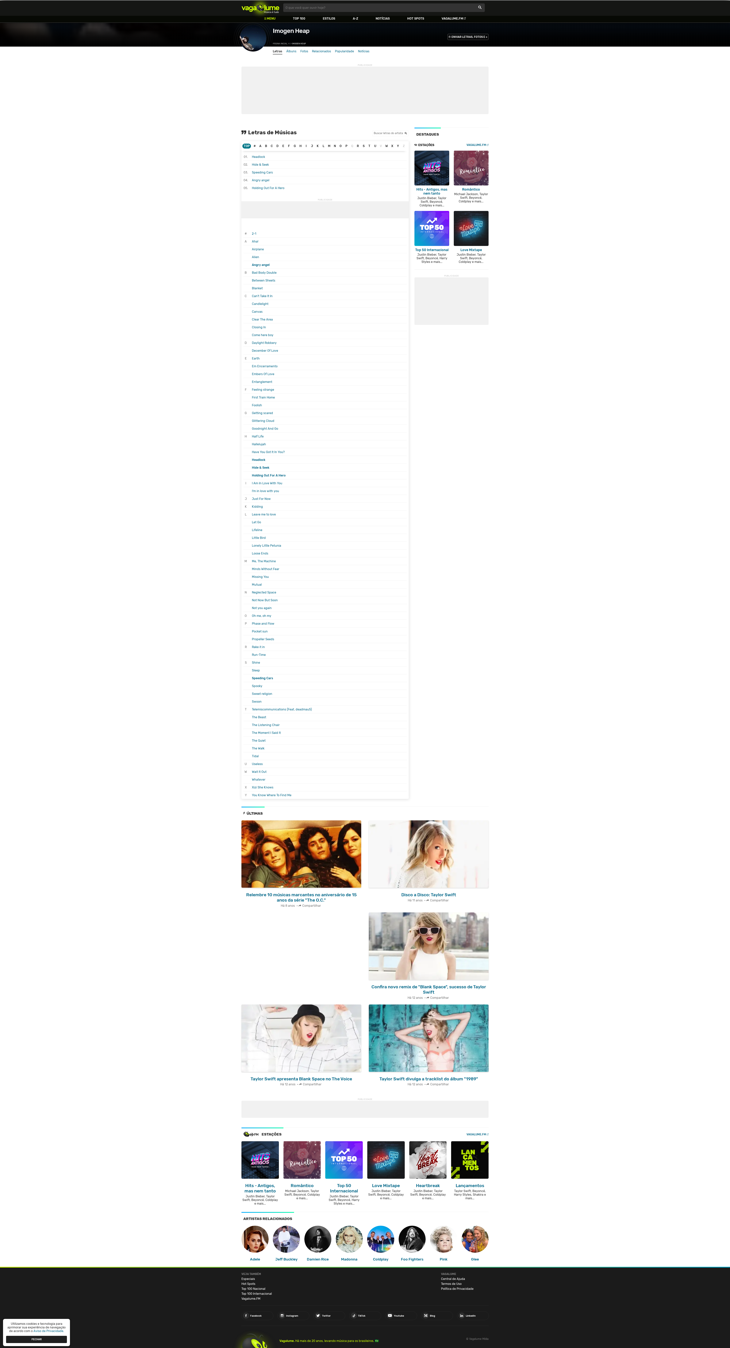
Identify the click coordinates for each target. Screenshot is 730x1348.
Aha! (255, 241)
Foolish (257, 405)
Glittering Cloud (263, 421)
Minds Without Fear (265, 569)
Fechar (37, 1339)
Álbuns (291, 51)
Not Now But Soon (265, 600)
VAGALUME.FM (476, 145)
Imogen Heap (291, 30)
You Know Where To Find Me (271, 795)
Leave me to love (264, 514)
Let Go (256, 522)
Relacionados (321, 51)
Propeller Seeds (263, 639)
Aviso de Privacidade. (48, 1331)
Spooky (257, 686)
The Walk (258, 748)
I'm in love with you (265, 491)
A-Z (355, 18)
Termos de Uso (451, 1284)
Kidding (257, 506)
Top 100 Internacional (256, 1294)
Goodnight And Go (265, 428)
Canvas (257, 311)
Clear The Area (262, 319)
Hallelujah (259, 444)
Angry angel (260, 180)
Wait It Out (259, 772)
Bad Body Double (264, 272)
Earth (256, 358)
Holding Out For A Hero (268, 188)
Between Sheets (263, 280)
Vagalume (260, 8)
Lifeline (257, 530)
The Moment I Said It (266, 733)
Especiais (248, 1279)
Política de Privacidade (457, 1289)
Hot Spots (415, 18)
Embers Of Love (263, 374)
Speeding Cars (262, 172)
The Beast (259, 717)
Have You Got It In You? (268, 452)
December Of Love (265, 350)
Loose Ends (260, 553)
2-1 (254, 233)
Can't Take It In (262, 296)
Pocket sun (260, 631)
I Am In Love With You (267, 483)
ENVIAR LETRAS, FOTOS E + (469, 37)
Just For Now (261, 499)
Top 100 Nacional (253, 1289)
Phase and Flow (263, 623)
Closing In (259, 327)
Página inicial (280, 43)
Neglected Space (264, 592)
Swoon (257, 701)
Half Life (258, 436)
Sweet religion (262, 694)
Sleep (256, 670)
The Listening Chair (266, 725)
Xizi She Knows (262, 787)
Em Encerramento (265, 366)
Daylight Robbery (264, 343)
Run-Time (259, 655)
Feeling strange (263, 389)
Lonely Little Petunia (266, 545)
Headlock (258, 157)
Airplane (258, 249)
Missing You (260, 577)
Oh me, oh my (261, 616)
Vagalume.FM (452, 18)
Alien (255, 257)
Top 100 (299, 18)
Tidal (255, 756)
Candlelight (260, 304)
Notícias (383, 18)
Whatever (258, 779)
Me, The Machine (264, 561)
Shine (256, 662)
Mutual (257, 584)
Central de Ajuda (453, 1279)
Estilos (329, 18)
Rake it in (258, 647)
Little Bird (259, 538)
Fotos (304, 51)
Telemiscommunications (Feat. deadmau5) (282, 709)
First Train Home (263, 397)
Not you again (262, 608)
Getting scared (262, 413)
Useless (257, 764)
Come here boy (262, 335)
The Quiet (259, 740)
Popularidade (344, 51)
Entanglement (262, 382)
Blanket (257, 288)
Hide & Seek (260, 164)
